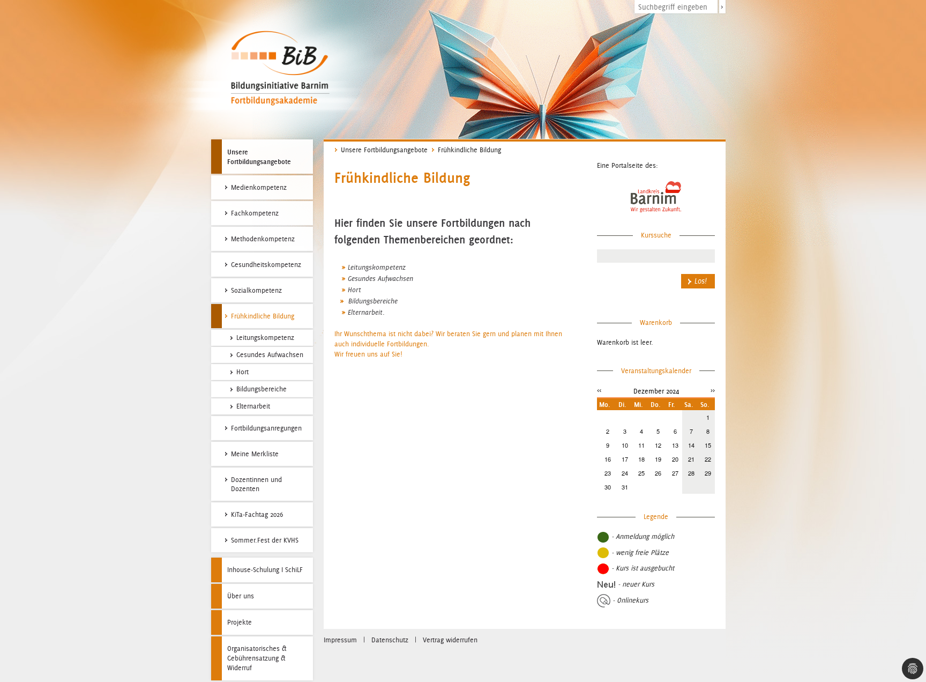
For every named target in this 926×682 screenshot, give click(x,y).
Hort (354, 290)
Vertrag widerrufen (450, 640)
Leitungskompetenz (377, 267)
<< (599, 390)
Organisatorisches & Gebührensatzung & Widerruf (257, 658)
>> (713, 390)
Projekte (239, 622)
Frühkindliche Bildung (469, 150)
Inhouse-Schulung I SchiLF (265, 570)
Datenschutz (389, 640)
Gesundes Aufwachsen (380, 279)
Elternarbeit (365, 312)
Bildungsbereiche (372, 301)
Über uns (240, 596)
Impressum (340, 640)
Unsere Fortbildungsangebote (259, 156)
